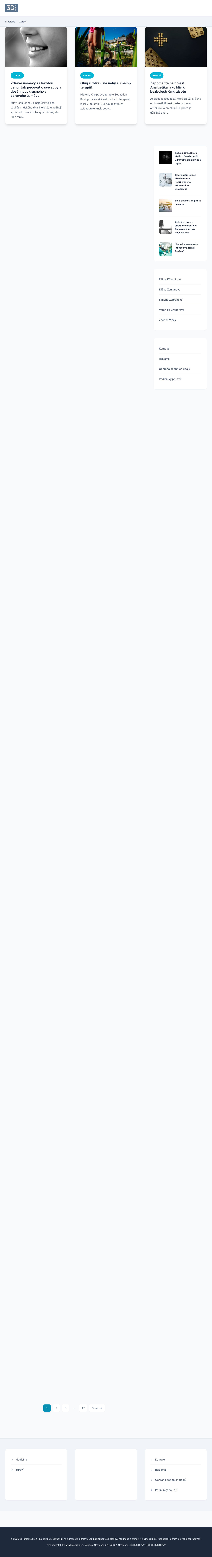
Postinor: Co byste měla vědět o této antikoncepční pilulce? (109, 1206)
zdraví (17, 75)
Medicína (10, 21)
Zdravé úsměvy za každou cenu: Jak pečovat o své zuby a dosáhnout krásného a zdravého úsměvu (36, 89)
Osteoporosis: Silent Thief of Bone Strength (106, 1332)
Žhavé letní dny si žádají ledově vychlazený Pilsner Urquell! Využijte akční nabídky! (36, 587)
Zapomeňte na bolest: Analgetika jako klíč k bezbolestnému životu (168, 87)
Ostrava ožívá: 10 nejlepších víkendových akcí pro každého (35, 197)
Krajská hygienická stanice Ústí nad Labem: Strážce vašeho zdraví (108, 1082)
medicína (91, 196)
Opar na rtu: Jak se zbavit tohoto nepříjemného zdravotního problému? (185, 182)
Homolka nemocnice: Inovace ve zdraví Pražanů (187, 248)
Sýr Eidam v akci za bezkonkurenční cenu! (28, 459)
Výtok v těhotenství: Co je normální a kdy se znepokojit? (34, 832)
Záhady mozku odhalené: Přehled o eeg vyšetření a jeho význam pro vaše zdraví (37, 1334)
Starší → (97, 1408)
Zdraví (22, 21)
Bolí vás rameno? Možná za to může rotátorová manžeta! (34, 711)
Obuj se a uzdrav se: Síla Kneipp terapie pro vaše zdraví (109, 585)
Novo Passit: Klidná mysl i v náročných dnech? (105, 832)
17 (83, 1408)
